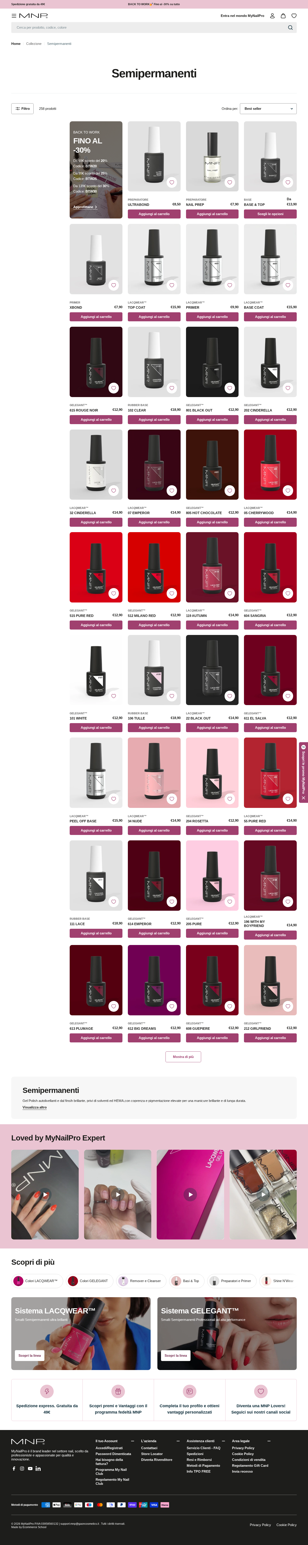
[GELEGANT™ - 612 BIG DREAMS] (154, 980)
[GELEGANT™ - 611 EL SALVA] (270, 670)
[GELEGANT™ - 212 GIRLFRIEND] (270, 980)
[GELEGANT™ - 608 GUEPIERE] (212, 980)
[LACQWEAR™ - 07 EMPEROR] (154, 465)
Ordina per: (230, 108)
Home (16, 44)
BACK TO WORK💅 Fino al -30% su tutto (154, 4)
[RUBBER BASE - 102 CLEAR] (154, 362)
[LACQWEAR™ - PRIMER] (212, 259)
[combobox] (154, 27)
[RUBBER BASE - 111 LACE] (96, 875)
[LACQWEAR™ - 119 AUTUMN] (212, 567)
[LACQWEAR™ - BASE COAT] (270, 259)
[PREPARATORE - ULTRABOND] (154, 156)
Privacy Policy (260, 1525)
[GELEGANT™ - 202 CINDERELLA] (270, 362)
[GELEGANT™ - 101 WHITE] (96, 670)
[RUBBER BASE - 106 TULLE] (154, 670)
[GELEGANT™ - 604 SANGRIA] (270, 567)
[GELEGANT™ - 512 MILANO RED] (154, 567)
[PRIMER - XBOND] (96, 259)
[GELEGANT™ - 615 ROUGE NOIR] (96, 362)
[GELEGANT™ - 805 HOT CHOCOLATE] (212, 465)
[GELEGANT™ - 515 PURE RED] (96, 567)
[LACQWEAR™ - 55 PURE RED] (270, 773)
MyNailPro (27, 1523)
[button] (303, 772)
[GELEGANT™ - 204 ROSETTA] (212, 773)
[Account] (272, 15)
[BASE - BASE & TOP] (270, 156)
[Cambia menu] (14, 15)
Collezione (33, 44)
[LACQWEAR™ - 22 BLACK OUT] (212, 670)
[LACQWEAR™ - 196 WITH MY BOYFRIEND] (270, 875)
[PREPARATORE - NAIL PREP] (212, 156)
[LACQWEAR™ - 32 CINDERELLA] (96, 465)
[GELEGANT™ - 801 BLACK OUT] (212, 362)
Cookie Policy (286, 1525)
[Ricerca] (290, 27)
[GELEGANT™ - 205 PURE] (212, 875)
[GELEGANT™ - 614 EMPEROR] (154, 875)
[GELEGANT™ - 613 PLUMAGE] (96, 980)
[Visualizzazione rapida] (175, 130)
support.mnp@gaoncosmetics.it (79, 1523)
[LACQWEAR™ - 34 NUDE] (154, 773)
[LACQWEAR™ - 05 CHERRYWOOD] (270, 465)
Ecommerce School (34, 1527)
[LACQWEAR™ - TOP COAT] (154, 259)
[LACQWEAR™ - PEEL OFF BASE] (96, 773)
